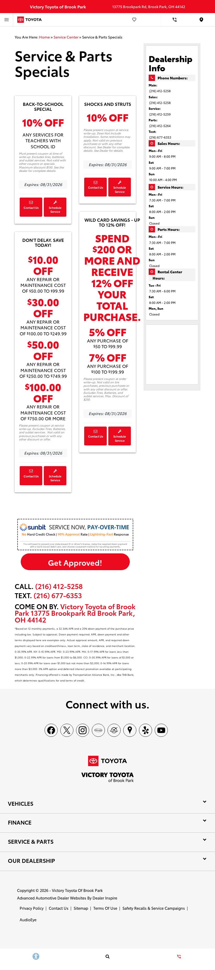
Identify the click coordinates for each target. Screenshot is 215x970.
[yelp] (145, 730)
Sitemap (81, 908)
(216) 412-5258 (59, 586)
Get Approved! (75, 562)
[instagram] (82, 730)
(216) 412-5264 (160, 125)
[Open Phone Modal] (174, 19)
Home (44, 37)
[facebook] (51, 730)
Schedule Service (55, 209)
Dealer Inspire (105, 898)
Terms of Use (105, 908)
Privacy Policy (32, 908)
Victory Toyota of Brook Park (77, 890)
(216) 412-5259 (160, 114)
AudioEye (28, 919)
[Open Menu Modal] (6, 19)
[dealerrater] (114, 730)
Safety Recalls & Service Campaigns (153, 908)
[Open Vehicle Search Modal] (107, 956)
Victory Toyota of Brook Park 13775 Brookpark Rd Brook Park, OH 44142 (75, 612)
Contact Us (31, 207)
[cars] (98, 730)
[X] (66, 730)
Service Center (65, 37)
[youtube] (161, 730)
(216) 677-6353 (160, 137)
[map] (129, 730)
